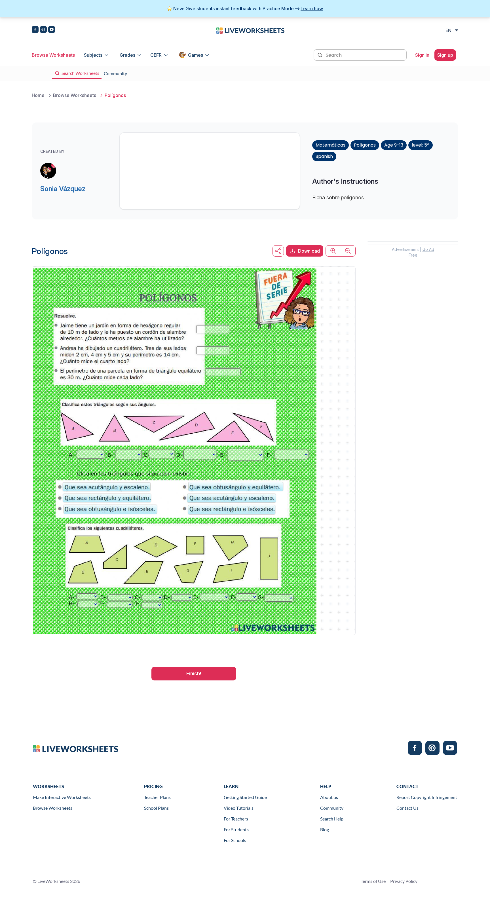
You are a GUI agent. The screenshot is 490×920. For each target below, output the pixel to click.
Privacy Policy (403, 881)
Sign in (422, 55)
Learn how (312, 8)
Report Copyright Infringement (426, 797)
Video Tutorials (239, 808)
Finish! (193, 673)
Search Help (331, 818)
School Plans (156, 808)
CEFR (156, 55)
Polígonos (365, 145)
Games (195, 55)
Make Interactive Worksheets (62, 797)
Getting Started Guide (245, 797)
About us (329, 797)
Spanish (324, 156)
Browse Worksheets (53, 55)
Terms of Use (373, 881)
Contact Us (407, 808)
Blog (324, 829)
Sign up (445, 55)
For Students (236, 829)
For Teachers (236, 818)
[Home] (250, 30)
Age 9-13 (393, 145)
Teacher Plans (157, 797)
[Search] (320, 54)
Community (331, 808)
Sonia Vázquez (62, 189)
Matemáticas (330, 145)
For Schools (235, 840)
